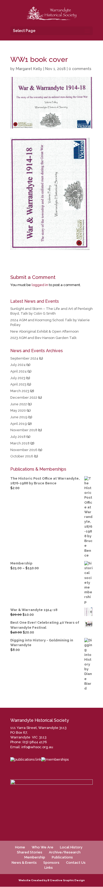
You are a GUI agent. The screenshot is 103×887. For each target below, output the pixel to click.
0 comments (80, 69)
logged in (40, 285)
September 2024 (24, 358)
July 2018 (18, 437)
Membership (34, 857)
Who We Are (42, 847)
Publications (62, 857)
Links (48, 868)
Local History (71, 847)
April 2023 (18, 384)
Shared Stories (29, 852)
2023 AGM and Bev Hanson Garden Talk (43, 338)
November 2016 (24, 450)
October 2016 (21, 456)
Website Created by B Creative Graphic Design (51, 880)
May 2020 (18, 410)
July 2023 (17, 378)
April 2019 (18, 424)
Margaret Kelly (29, 69)
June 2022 (18, 404)
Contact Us (76, 863)
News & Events (24, 863)
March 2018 (20, 443)
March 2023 (19, 391)
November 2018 (23, 430)
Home (20, 847)
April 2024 (18, 371)
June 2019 (18, 417)
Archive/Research (65, 852)
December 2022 (23, 397)
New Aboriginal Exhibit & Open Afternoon (44, 331)
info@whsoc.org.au (37, 747)
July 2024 (18, 365)
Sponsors (51, 863)
